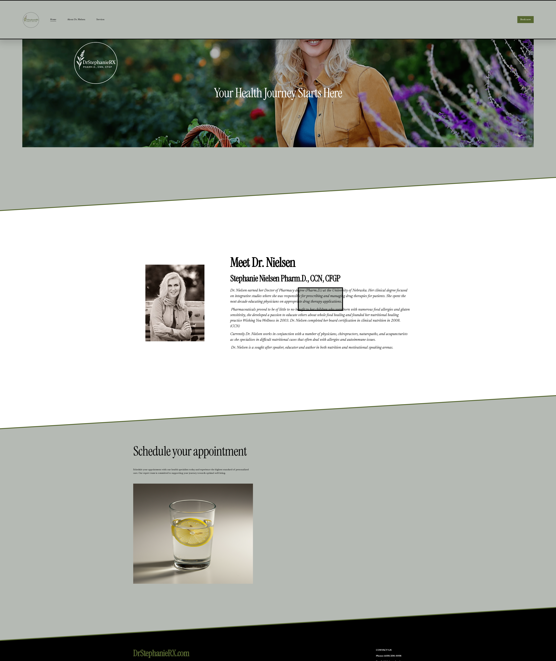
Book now (525, 19)
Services (100, 19)
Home (53, 19)
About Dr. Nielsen (76, 19)
